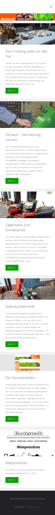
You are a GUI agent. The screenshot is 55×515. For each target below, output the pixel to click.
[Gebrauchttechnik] (27, 289)
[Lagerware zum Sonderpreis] (27, 212)
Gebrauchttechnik (20, 306)
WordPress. (35, 507)
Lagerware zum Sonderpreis (17, 227)
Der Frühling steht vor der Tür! (26, 54)
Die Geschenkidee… (21, 377)
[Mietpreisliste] (27, 447)
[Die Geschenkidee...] (27, 363)
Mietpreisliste (16, 462)
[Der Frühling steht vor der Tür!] (27, 34)
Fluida (26, 507)
